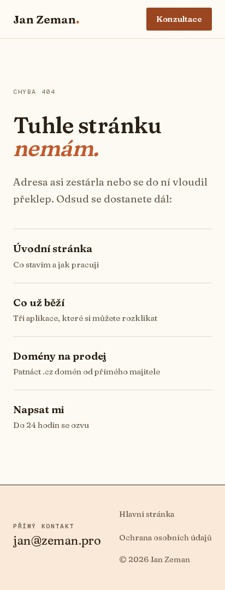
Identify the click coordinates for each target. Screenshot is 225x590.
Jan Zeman (46, 19)
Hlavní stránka (146, 514)
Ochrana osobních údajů (165, 538)
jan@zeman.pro (57, 540)
